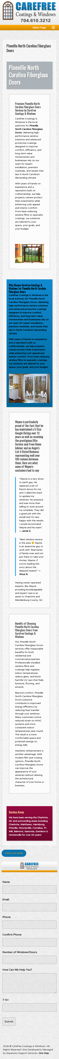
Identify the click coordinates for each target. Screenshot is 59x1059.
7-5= (5, 1000)
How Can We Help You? (17, 969)
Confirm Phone (11, 934)
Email (5, 899)
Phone (6, 917)
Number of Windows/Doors (19, 952)
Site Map (44, 1053)
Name (6, 882)
